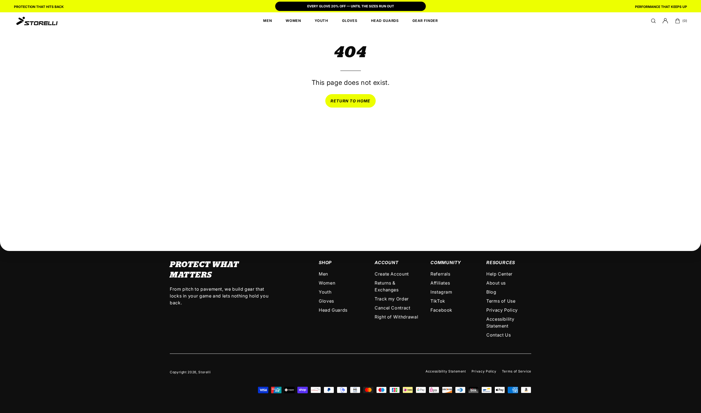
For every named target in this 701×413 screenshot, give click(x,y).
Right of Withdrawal (396, 317)
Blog (491, 292)
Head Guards (333, 310)
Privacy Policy (502, 310)
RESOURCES (500, 262)
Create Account (392, 274)
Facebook (441, 310)
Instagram (441, 292)
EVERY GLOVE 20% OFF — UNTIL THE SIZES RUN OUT (350, 6)
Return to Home (350, 101)
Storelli (204, 372)
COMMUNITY (445, 262)
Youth (325, 292)
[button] (653, 21)
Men (323, 274)
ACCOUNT (387, 262)
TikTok (437, 301)
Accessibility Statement (446, 371)
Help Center (499, 274)
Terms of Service (516, 371)
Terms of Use (501, 301)
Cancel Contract (392, 308)
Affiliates (440, 283)
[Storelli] (37, 20)
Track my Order (392, 299)
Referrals (440, 274)
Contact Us (498, 335)
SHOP (325, 262)
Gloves (326, 301)
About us (496, 283)
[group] (350, 7)
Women (327, 283)
